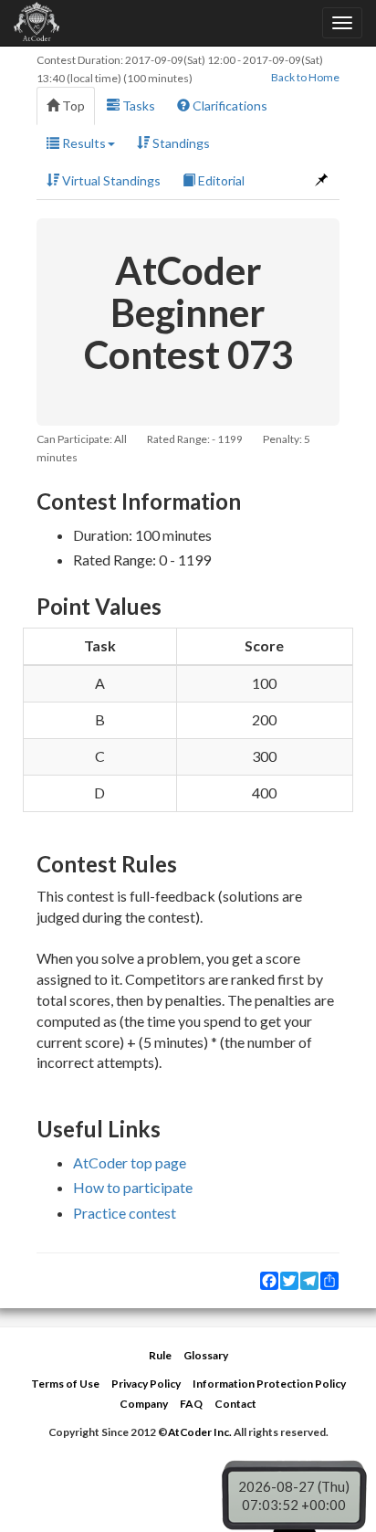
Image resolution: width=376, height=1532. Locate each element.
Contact (235, 1403)
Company (144, 1403)
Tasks (137, 105)
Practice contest (124, 1212)
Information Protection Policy (269, 1383)
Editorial (220, 180)
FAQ (191, 1403)
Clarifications (228, 105)
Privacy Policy (146, 1383)
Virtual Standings (110, 180)
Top (72, 105)
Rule (160, 1355)
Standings (180, 143)
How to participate (133, 1187)
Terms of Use (65, 1383)
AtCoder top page (129, 1162)
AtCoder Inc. (200, 1432)
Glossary (205, 1355)
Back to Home (305, 77)
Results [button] (82, 143)
